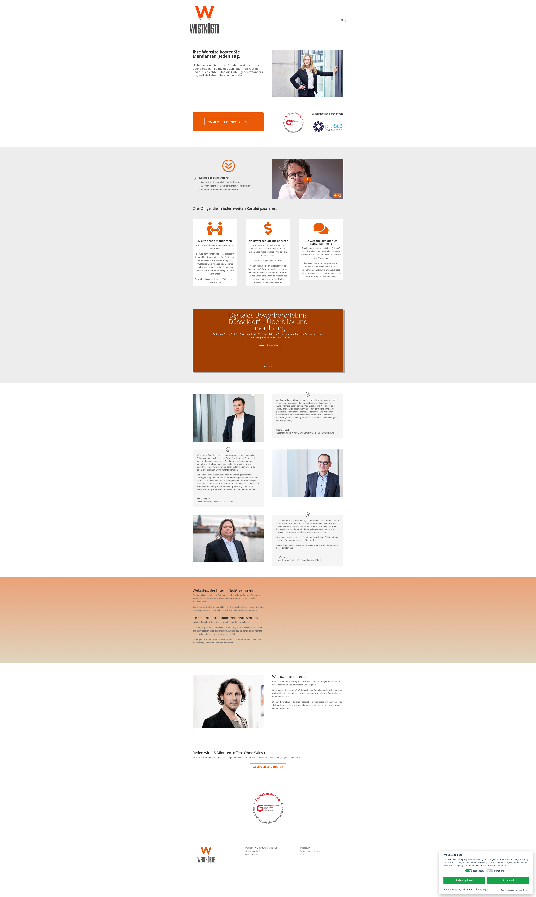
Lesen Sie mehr (268, 345)
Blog (343, 19)
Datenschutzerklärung (310, 851)
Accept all (508, 880)
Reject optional (464, 880)
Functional (499, 870)
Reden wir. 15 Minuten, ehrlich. (228, 121)
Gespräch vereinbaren (268, 767)
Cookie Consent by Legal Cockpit (515, 890)
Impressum (305, 847)
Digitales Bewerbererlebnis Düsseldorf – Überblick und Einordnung (268, 321)
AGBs (302, 854)
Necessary (478, 870)
